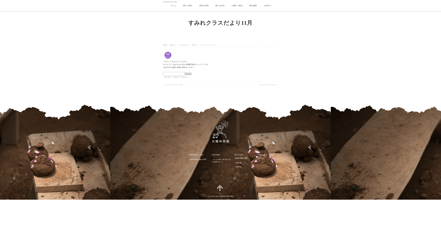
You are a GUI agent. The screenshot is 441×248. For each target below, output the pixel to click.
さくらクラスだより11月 (174, 85)
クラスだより (184, 45)
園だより (174, 45)
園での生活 (220, 6)
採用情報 (238, 167)
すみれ (194, 45)
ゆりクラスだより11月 (267, 85)
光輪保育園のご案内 (196, 155)
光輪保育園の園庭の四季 (198, 159)
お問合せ (267, 6)
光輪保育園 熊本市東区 (226, 196)
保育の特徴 (204, 6)
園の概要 (253, 6)
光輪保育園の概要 (241, 158)
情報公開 (238, 163)
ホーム (173, 6)
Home (165, 45)
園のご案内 (187, 6)
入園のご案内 (237, 6)
